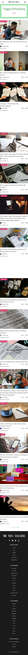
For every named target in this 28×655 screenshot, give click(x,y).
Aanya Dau (4, 521)
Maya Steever (5, 459)
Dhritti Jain (4, 189)
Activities (14, 587)
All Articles (14, 552)
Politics (14, 590)
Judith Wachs (5, 304)
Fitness (14, 623)
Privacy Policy (14, 557)
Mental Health (14, 618)
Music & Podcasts (14, 573)
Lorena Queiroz (5, 490)
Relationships (14, 613)
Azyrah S (4, 222)
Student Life (14, 611)
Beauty (14, 628)
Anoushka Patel (5, 77)
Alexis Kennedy (5, 428)
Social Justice (14, 595)
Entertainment (14, 568)
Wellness (14, 616)
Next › (18, 527)
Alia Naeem (5, 397)
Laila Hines (4, 108)
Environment (14, 603)
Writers (14, 555)
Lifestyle (14, 608)
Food (14, 625)
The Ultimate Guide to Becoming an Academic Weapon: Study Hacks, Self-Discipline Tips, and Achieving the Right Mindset (13, 218)
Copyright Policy (14, 559)
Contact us (14, 644)
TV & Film (14, 570)
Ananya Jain (5, 158)
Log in (14, 550)
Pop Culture (14, 578)
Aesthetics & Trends (14, 592)
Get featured (14, 646)
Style (14, 580)
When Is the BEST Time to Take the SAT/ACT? (14, 362)
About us (14, 547)
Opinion (14, 585)
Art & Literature (14, 575)
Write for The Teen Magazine (14, 641)
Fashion (14, 620)
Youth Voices (14, 583)
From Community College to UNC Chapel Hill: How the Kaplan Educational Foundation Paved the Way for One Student (14, 393)
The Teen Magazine (14, 536)
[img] (3, 2)
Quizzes (14, 633)
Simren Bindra (5, 46)
